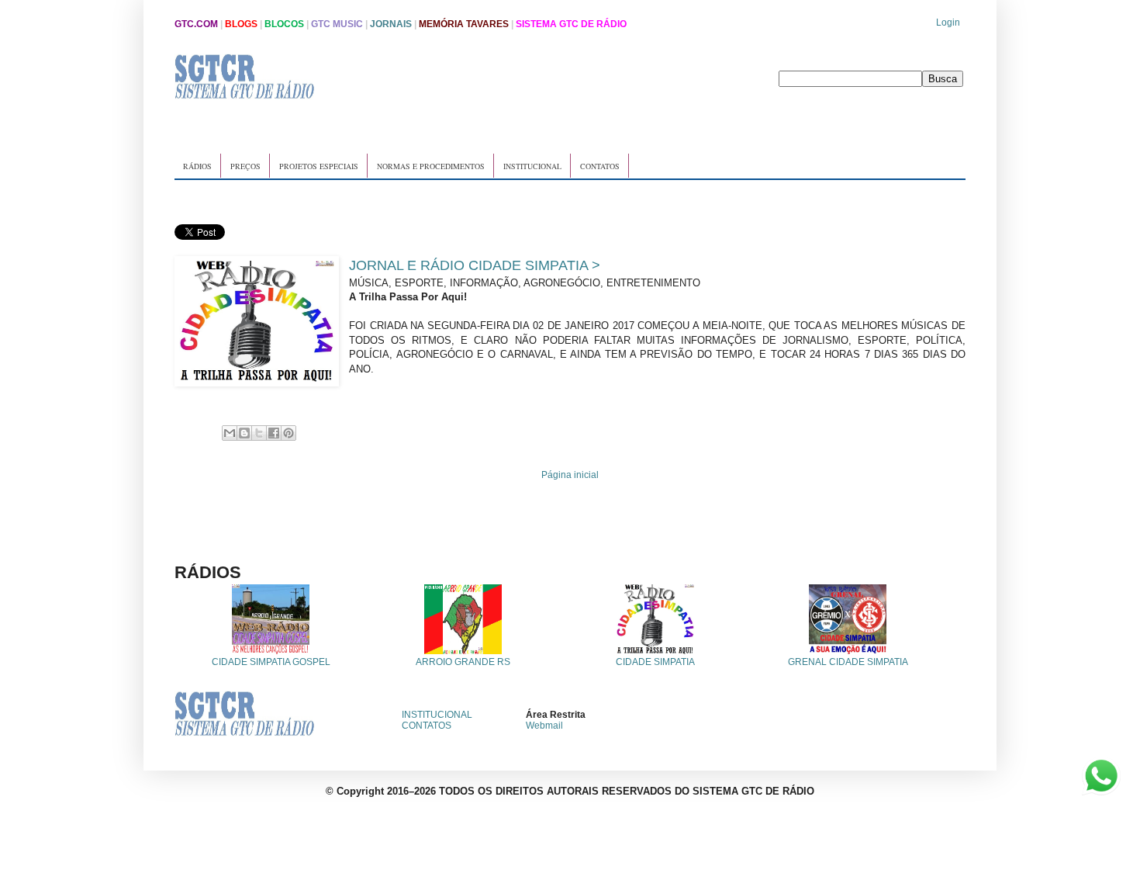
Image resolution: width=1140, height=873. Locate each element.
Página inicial (570, 474)
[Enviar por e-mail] (229, 433)
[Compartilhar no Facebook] (274, 433)
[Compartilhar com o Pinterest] (288, 433)
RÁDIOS (197, 166)
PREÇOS (245, 166)
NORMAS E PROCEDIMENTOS (431, 166)
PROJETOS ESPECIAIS (318, 166)
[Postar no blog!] (244, 433)
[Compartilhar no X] (259, 433)
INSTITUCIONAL (532, 166)
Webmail (544, 725)
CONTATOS (600, 166)
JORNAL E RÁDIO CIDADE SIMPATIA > (474, 265)
